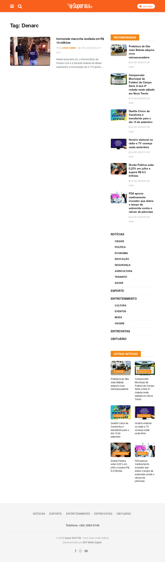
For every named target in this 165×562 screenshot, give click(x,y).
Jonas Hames (68, 47)
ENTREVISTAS (120, 331)
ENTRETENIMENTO (124, 298)
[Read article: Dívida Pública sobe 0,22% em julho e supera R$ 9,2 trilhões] (119, 169)
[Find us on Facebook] (75, 551)
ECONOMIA (121, 253)
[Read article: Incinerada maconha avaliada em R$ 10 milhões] (30, 51)
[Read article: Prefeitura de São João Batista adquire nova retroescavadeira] (119, 50)
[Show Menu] (12, 6)
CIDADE (119, 241)
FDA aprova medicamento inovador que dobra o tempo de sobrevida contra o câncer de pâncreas (141, 202)
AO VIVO (147, 6)
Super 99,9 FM (73, 537)
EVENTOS (120, 311)
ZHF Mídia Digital (92, 542)
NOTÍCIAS (117, 234)
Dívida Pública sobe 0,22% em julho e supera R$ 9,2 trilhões (141, 170)
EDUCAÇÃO (122, 259)
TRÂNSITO (121, 277)
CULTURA (120, 305)
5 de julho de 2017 (90, 47)
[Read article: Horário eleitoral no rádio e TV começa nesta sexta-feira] (119, 143)
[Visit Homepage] (79, 6)
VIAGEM (119, 323)
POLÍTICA (120, 247)
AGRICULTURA (123, 271)
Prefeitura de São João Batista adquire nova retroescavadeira (141, 51)
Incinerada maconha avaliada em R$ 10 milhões (80, 41)
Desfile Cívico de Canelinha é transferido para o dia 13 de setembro (141, 116)
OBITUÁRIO (119, 339)
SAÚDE (119, 283)
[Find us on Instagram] (80, 551)
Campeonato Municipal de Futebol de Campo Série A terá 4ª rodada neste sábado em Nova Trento (142, 84)
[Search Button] (20, 6)
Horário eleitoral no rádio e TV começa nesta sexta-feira (141, 143)
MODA (118, 317)
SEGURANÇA (123, 265)
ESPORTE (117, 291)
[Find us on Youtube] (86, 551)
